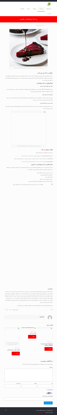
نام (52, 383)
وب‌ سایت (18, 383)
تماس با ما (34, 305)
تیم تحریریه (42, 317)
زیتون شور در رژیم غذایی (13, 350)
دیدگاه (51, 367)
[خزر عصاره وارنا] (49, 4)
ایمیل (35, 383)
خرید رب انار (33, 333)
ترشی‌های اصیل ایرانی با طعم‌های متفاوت (47, 344)
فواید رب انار (43, 153)
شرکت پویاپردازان (41, 412)
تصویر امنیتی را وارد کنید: (47, 396)
